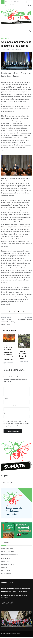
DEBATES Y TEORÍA (7, 552)
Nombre (6, 398)
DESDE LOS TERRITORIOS (9, 555)
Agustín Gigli (6, 49)
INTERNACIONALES (7, 564)
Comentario (8, 385)
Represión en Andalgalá (25, 319)
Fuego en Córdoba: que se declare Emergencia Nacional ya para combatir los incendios (9, 352)
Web (5, 413)
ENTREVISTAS (5, 558)
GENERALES (5, 38)
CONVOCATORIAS (7, 548)
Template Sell (16, 633)
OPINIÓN (4, 567)
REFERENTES (5, 570)
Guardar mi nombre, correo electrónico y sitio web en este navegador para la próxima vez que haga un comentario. (16, 424)
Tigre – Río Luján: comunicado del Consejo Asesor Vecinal (8, 322)
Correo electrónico (10, 406)
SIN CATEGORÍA (6, 574)
